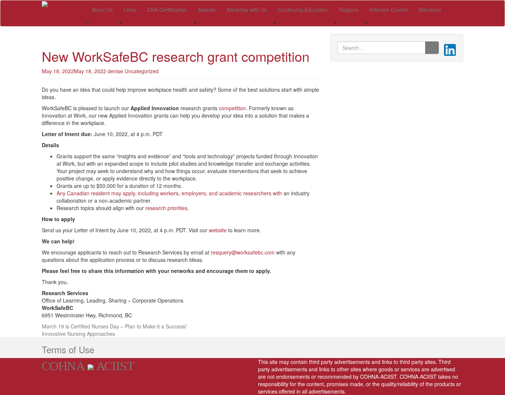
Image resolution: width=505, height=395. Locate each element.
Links (130, 9)
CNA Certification (167, 9)
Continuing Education (303, 9)
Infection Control (388, 9)
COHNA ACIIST (88, 366)
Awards (207, 9)
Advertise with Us (247, 9)
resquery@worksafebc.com (243, 252)
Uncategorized (142, 71)
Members (430, 9)
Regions (348, 9)
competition (232, 108)
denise (115, 71)
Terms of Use (68, 349)
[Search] (432, 47)
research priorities (166, 208)
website (218, 230)
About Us (102, 9)
